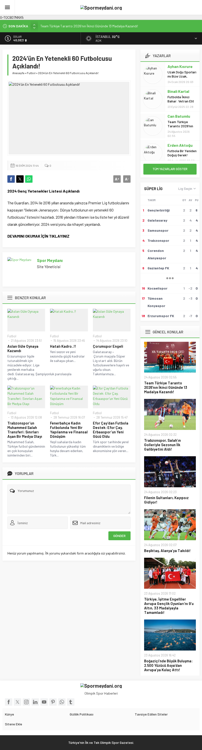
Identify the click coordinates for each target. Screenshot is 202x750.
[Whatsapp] (62, 702)
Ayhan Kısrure (180, 66)
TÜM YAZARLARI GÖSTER (169, 169)
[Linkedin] (35, 702)
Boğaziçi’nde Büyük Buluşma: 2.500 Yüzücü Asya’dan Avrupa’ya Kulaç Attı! (168, 665)
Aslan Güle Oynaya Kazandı (22, 348)
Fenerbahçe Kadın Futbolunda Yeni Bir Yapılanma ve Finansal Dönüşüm (69, 430)
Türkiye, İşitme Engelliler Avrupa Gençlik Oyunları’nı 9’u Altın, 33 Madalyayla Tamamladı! (169, 606)
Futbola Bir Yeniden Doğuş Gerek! (182, 153)
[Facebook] (8, 702)
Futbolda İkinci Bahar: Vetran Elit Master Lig (181, 101)
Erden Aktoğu (180, 145)
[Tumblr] (70, 702)
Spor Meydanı (50, 260)
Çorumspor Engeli (108, 346)
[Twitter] (17, 702)
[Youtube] (44, 702)
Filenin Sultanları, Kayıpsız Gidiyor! (166, 499)
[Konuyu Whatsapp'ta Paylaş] (29, 179)
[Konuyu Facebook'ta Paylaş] (11, 179)
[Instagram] (26, 702)
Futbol (31, 73)
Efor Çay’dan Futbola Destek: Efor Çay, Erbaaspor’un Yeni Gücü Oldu (110, 430)
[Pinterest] (53, 702)
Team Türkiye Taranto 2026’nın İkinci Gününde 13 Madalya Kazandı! (89, 26)
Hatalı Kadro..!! (63, 346)
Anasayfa (18, 73)
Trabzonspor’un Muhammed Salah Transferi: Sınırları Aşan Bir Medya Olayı (24, 430)
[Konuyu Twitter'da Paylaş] (20, 179)
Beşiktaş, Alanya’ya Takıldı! (167, 550)
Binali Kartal (178, 91)
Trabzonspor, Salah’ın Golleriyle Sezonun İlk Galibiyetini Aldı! (162, 444)
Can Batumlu (179, 116)
